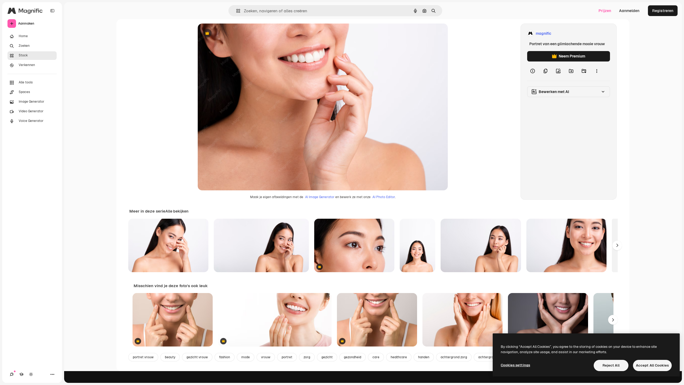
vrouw (265, 357)
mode (245, 357)
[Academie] (21, 374)
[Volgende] (617, 245)
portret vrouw (143, 357)
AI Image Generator (320, 197)
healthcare (399, 357)
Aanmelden (629, 10)
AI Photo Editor (383, 197)
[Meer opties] (596, 71)
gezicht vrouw (197, 357)
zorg (307, 357)
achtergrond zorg (454, 357)
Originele (232, 33)
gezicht (327, 357)
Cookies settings (515, 365)
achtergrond (487, 357)
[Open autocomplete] (236, 11)
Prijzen (604, 10)
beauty (170, 357)
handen (423, 357)
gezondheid (352, 357)
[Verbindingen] (11, 374)
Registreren (662, 10)
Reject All (611, 365)
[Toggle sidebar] (52, 10)
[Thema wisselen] (31, 374)
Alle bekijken (176, 211)
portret (287, 357)
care (375, 357)
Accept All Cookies (652, 365)
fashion (224, 357)
